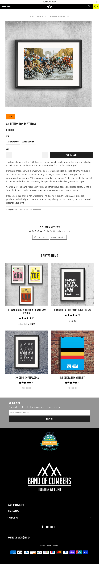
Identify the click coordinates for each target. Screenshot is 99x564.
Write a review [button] (40, 237)
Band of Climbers (52, 546)
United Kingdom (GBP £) (19, 537)
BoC (16, 210)
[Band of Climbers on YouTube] (47, 527)
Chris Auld (23, 210)
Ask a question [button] (58, 237)
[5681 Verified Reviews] (49, 451)
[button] (25, 318)
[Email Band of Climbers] (56, 527)
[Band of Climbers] (49, 6)
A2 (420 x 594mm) (28, 142)
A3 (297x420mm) (13, 142)
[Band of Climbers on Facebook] (43, 527)
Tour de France (34, 210)
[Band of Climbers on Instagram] (52, 527)
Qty (7, 149)
